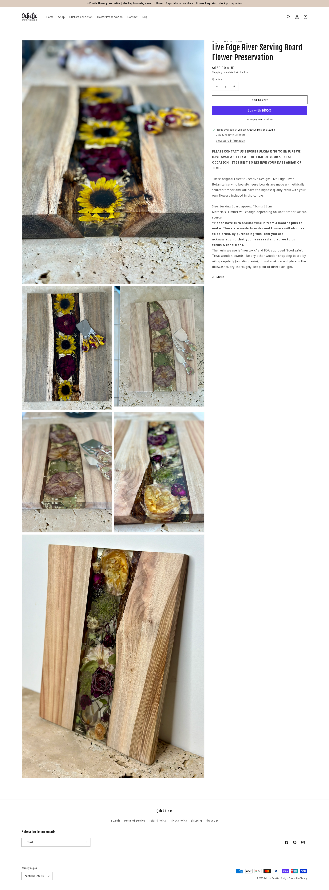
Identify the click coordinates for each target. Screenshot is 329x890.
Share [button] (220, 276)
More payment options (260, 119)
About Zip (212, 820)
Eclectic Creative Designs (276, 878)
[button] (288, 17)
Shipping (217, 72)
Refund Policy (157, 820)
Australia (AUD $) (35, 876)
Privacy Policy (178, 820)
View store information (230, 140)
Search (115, 820)
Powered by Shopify (298, 878)
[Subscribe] (86, 842)
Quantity (217, 79)
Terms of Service (134, 820)
